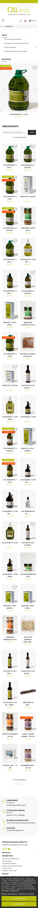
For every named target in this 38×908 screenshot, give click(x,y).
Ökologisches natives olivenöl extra (16, 43)
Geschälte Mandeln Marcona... (28, 640)
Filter (32, 132)
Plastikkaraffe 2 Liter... (10, 481)
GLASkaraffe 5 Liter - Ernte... (10, 418)
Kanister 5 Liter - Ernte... (10, 324)
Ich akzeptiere (19, 898)
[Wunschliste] (9, 110)
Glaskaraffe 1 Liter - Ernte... (10, 575)
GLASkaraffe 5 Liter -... (10, 544)
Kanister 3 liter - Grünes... (10, 607)
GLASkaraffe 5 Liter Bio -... (28, 261)
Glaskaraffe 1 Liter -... (28, 418)
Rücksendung (7, 861)
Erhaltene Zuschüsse (9, 870)
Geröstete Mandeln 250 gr (10, 735)
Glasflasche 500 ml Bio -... (28, 672)
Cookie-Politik (7, 868)
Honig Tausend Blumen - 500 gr (28, 735)
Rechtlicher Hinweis (9, 863)
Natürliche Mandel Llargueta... (28, 355)
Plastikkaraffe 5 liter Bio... (10, 229)
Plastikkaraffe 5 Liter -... (10, 166)
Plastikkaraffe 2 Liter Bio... (28, 292)
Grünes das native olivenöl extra (15, 51)
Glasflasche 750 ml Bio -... (28, 387)
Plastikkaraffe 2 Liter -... (10, 292)
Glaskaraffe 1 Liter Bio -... (28, 481)
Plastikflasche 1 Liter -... (10, 672)
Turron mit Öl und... (28, 704)
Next (34, 90)
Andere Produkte (10, 47)
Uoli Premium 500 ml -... (28, 513)
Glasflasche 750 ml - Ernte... (10, 704)
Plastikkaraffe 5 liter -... (10, 261)
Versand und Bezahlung (10, 858)
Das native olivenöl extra (12, 39)
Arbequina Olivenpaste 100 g (28, 324)
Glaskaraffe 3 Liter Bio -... (10, 513)
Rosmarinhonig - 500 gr (28, 767)
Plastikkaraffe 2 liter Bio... (10, 450)
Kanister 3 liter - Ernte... (28, 607)
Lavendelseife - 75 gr (10, 767)
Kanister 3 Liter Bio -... (10, 387)
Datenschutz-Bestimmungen (12, 866)
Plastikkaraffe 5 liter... (10, 198)
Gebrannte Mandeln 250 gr (10, 638)
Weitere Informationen (9, 894)
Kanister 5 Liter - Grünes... (28, 450)
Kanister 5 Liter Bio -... (28, 198)
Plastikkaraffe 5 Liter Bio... (28, 166)
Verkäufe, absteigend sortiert (14, 132)
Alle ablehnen (19, 904)
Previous (3, 90)
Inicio (4, 35)
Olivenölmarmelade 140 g (28, 575)
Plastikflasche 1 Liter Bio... (28, 544)
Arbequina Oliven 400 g (28, 229)
